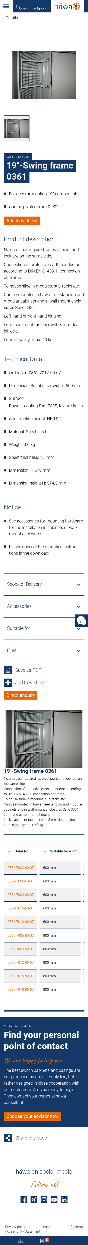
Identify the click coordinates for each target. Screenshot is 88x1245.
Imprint (48, 1227)
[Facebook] (24, 1199)
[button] (6, 6)
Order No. (22, 851)
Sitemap (76, 1227)
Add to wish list (22, 220)
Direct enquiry (20, 695)
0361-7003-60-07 (20, 868)
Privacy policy (15, 1227)
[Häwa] (50, 6)
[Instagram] (44, 1199)
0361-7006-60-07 (20, 881)
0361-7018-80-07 (20, 990)
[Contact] (81, 620)
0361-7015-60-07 (20, 908)
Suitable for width (63, 851)
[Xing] (34, 1199)
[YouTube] (54, 1199)
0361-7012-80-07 (20, 962)
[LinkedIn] (64, 1199)
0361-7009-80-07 (20, 949)
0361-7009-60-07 (20, 895)
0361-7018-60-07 (20, 922)
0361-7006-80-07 (20, 935)
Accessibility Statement (22, 1231)
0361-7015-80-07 (20, 976)
